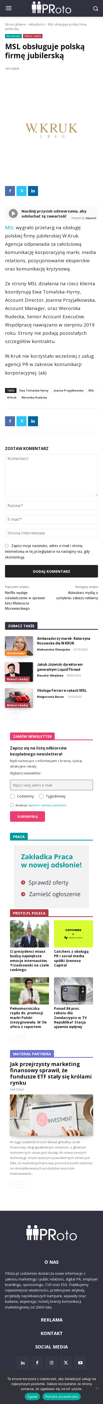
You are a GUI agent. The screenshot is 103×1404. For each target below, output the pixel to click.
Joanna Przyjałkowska (69, 390)
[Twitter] (21, 191)
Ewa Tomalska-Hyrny (34, 390)
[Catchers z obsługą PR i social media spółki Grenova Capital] (73, 934)
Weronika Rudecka (34, 397)
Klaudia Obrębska (50, 675)
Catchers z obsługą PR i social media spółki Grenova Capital (71, 958)
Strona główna (15, 24)
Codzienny (25, 796)
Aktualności (36, 24)
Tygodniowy (56, 796)
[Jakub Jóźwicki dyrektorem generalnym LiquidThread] (19, 672)
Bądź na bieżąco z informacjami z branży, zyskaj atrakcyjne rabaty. (46, 763)
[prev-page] (8, 716)
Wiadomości (16, 653)
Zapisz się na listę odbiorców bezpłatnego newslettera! (38, 751)
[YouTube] (80, 1363)
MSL (9, 227)
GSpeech (91, 218)
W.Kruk (11, 397)
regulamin (34, 805)
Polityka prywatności (61, 1396)
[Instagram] (52, 1363)
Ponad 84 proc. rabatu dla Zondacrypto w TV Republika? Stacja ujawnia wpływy (70, 1017)
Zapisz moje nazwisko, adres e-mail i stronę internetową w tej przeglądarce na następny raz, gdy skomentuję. (47, 551)
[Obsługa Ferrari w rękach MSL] (19, 698)
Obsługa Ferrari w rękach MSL (62, 690)
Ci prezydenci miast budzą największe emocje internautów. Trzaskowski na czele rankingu (29, 960)
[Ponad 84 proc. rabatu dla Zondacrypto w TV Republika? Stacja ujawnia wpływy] (73, 990)
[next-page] (16, 716)
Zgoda (32, 1396)
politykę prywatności (54, 805)
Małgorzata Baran (50, 696)
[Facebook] (10, 191)
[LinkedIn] (23, 1363)
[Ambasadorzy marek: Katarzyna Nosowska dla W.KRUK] (19, 646)
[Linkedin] (33, 191)
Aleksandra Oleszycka (53, 649)
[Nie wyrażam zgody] (96, 1388)
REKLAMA (51, 1320)
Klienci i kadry (32, 36)
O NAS (51, 1262)
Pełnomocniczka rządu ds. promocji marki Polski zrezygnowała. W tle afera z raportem (28, 1017)
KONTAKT (51, 1333)
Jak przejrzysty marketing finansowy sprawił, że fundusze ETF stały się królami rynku (51, 1073)
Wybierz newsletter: (25, 773)
